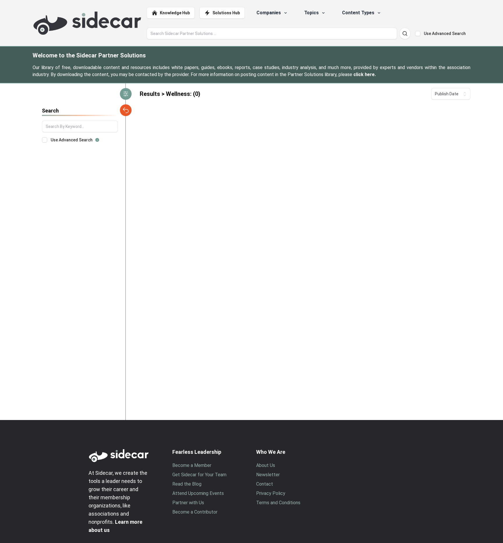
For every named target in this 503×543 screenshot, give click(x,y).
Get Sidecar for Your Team (199, 474)
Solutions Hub (226, 12)
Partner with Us (188, 502)
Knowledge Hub (175, 12)
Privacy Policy (270, 493)
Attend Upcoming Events (198, 493)
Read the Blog (186, 484)
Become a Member (191, 465)
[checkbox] (417, 33)
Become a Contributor (194, 512)
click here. (364, 74)
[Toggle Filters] (126, 94)
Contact (264, 484)
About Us (265, 465)
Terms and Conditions (278, 502)
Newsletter (268, 474)
